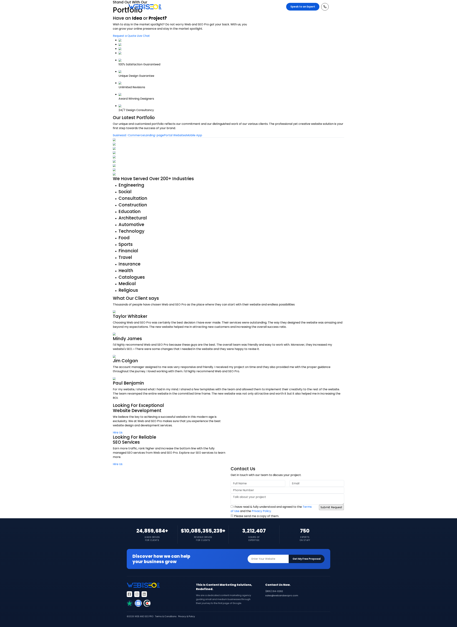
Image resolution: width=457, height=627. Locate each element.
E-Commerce (134, 135)
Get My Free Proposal (307, 559)
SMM (188, 6)
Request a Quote (124, 36)
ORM (197, 6)
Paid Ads (228, 6)
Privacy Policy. (262, 511)
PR (204, 6)
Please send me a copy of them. (256, 516)
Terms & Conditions (166, 616)
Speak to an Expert (302, 6)
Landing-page (154, 135)
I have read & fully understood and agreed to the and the (271, 511)
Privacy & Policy (186, 616)
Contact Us (272, 6)
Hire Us (117, 432)
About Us (242, 6)
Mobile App (194, 135)
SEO (180, 6)
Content (214, 6)
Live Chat (143, 36)
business (119, 135)
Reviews (256, 6)
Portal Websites (175, 135)
